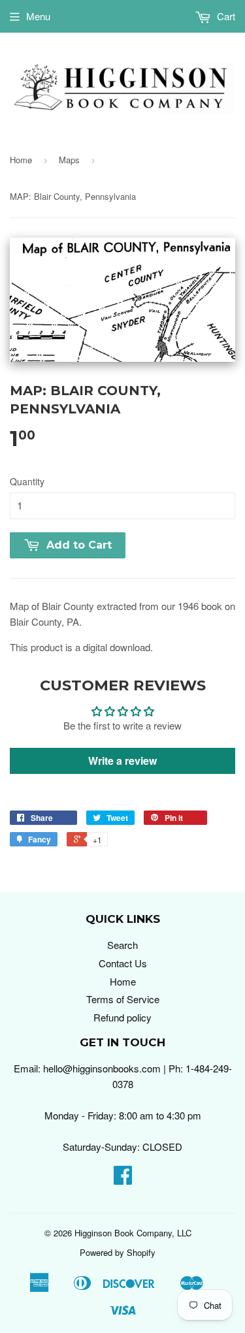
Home (21, 159)
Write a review (122, 760)
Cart (224, 16)
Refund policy (122, 1017)
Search (122, 945)
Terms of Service (122, 999)
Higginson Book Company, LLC (132, 1233)
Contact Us (123, 963)
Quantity (27, 481)
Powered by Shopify (117, 1252)
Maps (69, 159)
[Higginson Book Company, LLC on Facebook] (123, 1178)
